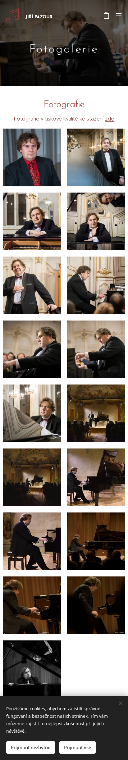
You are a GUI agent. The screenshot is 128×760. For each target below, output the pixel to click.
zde (109, 119)
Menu (118, 15)
